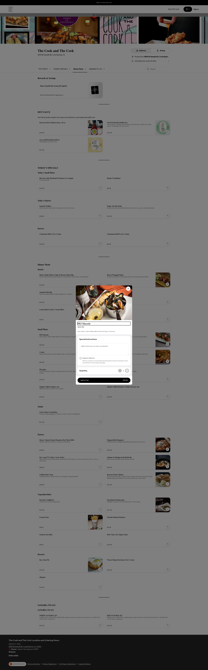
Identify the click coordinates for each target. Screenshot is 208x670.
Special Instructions (88, 339)
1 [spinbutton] (123, 370)
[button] (104, 302)
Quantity (83, 370)
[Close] (128, 288)
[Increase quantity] (127, 370)
